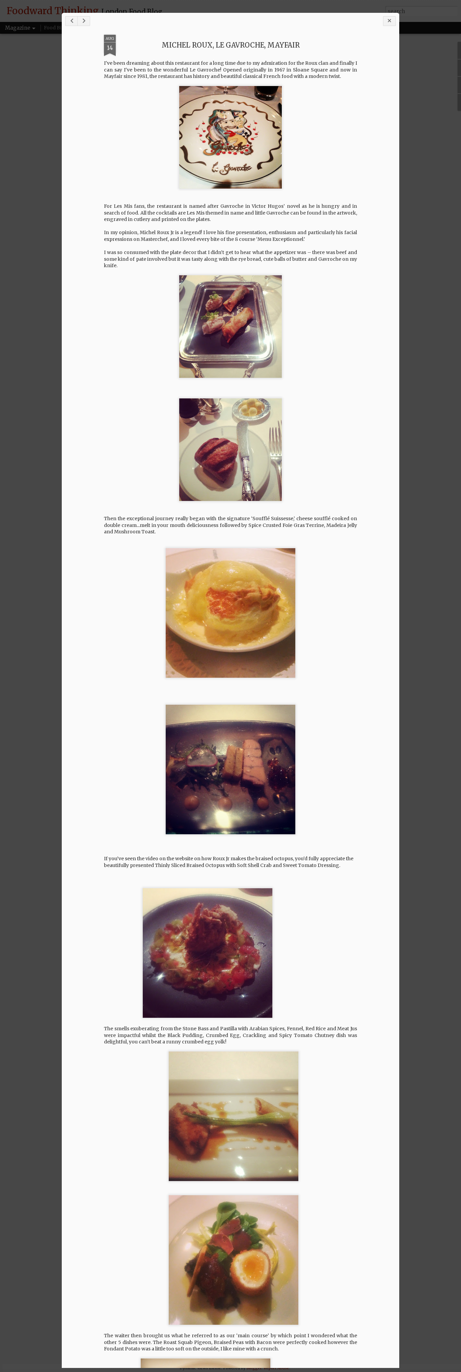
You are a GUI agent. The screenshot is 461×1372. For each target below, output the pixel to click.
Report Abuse (276, 1368)
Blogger (254, 1368)
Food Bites (56, 28)
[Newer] (71, 21)
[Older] (83, 21)
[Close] (389, 21)
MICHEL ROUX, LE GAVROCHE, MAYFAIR (231, 45)
